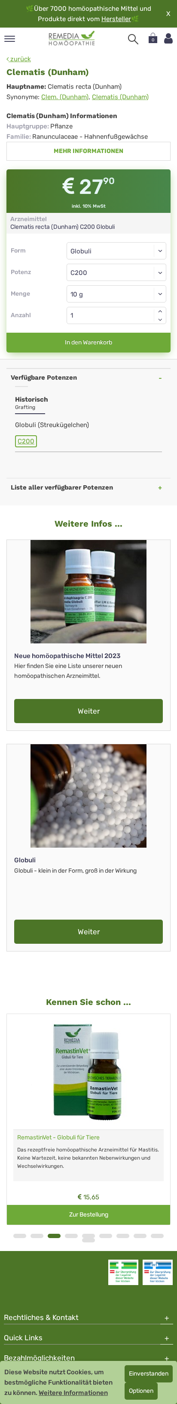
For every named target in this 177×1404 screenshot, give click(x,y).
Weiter (89, 711)
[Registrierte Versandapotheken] (123, 1272)
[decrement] (160, 319)
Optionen (141, 1391)
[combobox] (116, 272)
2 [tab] (37, 1236)
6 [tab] (105, 1236)
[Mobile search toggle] (133, 39)
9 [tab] (157, 1236)
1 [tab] (19, 1236)
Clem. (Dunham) (64, 97)
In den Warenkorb (88, 342)
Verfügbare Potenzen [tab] (44, 377)
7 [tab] (122, 1236)
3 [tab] (54, 1236)
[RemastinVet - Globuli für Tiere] (88, 1071)
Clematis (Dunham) (120, 97)
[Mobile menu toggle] (9, 39)
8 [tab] (140, 1236)
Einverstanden (148, 1373)
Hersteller (116, 19)
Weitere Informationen (73, 1393)
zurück (20, 59)
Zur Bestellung (88, 1214)
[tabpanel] (88, 1120)
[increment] (160, 311)
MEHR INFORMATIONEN (88, 151)
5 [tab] (88, 1236)
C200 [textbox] (78, 273)
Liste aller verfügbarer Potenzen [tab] (62, 487)
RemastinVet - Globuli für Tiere (58, 1137)
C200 (26, 441)
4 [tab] (71, 1236)
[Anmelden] (168, 38)
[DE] (72, 38)
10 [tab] (88, 1240)
